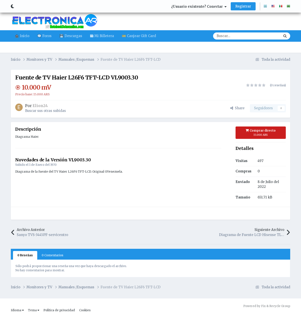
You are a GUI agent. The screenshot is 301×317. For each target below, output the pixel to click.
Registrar (243, 6)
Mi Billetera (103, 36)
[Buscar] (285, 36)
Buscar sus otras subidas (45, 111)
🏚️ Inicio (22, 36)
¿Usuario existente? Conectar (198, 6)
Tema (32, 310)
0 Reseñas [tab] (25, 255)
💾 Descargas (70, 36)
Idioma (16, 310)
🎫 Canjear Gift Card (139, 36)
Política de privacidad (59, 310)
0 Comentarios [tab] (52, 255)
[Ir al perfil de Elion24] (19, 107)
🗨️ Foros (44, 36)
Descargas (267, 36)
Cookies (85, 310)
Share (239, 108)
